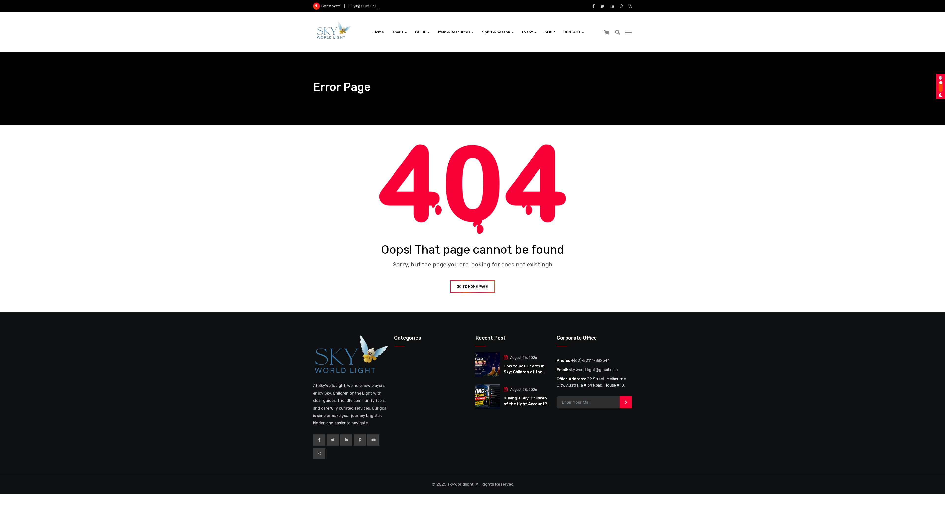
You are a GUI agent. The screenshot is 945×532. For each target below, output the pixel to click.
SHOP (550, 32)
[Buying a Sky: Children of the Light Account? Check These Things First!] (487, 396)
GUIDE (420, 32)
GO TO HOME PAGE (472, 287)
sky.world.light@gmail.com (593, 369)
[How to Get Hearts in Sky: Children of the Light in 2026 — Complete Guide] (487, 364)
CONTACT (572, 32)
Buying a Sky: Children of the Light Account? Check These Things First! (403, 6)
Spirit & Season (496, 32)
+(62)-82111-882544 (590, 360)
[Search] (617, 32)
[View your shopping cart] (606, 32)
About (397, 32)
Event (527, 32)
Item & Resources (454, 32)
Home (378, 32)
